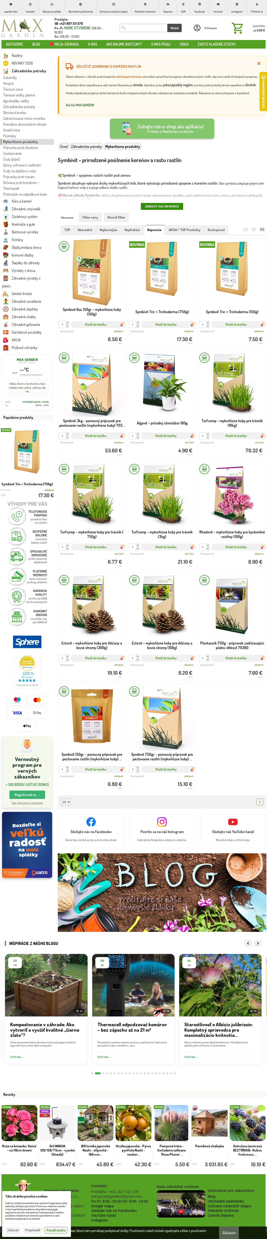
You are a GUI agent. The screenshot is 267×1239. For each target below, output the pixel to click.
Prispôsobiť (32, 1230)
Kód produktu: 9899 (159, 332)
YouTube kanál (103, 1215)
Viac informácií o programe (27, 803)
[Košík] (247, 28)
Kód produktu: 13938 (229, 665)
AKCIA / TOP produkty (184, 230)
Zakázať (13, 1230)
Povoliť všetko (56, 1230)
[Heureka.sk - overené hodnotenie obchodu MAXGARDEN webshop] (27, 688)
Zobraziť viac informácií (162, 206)
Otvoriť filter (116, 217)
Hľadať (174, 28)
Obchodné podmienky (226, 1201)
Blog (211, 1196)
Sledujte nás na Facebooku (114, 1211)
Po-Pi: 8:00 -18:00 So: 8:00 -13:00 (119, 1201)
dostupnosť (216, 230)
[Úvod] (22, 28)
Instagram (99, 1220)
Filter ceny (90, 217)
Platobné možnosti (223, 1211)
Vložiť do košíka (95, 324)
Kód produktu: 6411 (159, 777)
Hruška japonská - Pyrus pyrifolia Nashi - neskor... (133, 1150)
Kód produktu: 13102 (159, 554)
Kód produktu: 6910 (89, 665)
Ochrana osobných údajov (229, 1206)
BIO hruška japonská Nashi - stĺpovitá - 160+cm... (95, 1150)
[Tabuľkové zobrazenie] (254, 229)
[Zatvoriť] (259, 63)
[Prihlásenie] (205, 28)
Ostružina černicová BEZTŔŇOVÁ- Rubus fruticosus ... (247, 1150)
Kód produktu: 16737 (89, 332)
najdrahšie (132, 230)
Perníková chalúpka (209, 1146)
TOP (67, 230)
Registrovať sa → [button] (27, 795)
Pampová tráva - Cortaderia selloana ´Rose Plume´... (171, 1150)
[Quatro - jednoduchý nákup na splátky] (27, 845)
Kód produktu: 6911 (229, 554)
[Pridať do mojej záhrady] (108, 332)
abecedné (85, 230)
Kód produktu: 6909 (159, 665)
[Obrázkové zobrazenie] (262, 229)
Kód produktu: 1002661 (229, 443)
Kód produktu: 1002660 (89, 554)
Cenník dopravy (221, 1215)
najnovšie (154, 230)
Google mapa (102, 1206)
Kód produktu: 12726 (89, 443)
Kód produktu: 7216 (159, 443)
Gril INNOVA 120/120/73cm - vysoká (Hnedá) (57, 1150)
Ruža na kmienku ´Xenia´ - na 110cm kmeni (19, 1148)
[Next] (258, 943)
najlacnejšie (108, 230)
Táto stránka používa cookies (26, 1196)
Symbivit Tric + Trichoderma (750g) (27, 484)
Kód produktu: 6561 (89, 777)
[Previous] (248, 943)
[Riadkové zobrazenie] (245, 229)
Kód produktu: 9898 (229, 332)
